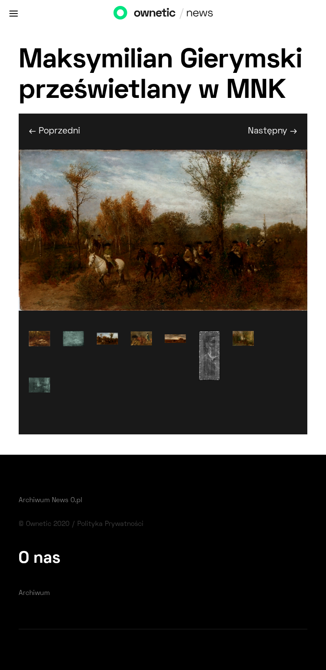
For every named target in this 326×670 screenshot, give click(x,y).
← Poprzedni (54, 131)
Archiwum (34, 593)
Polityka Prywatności (110, 524)
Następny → (272, 131)
